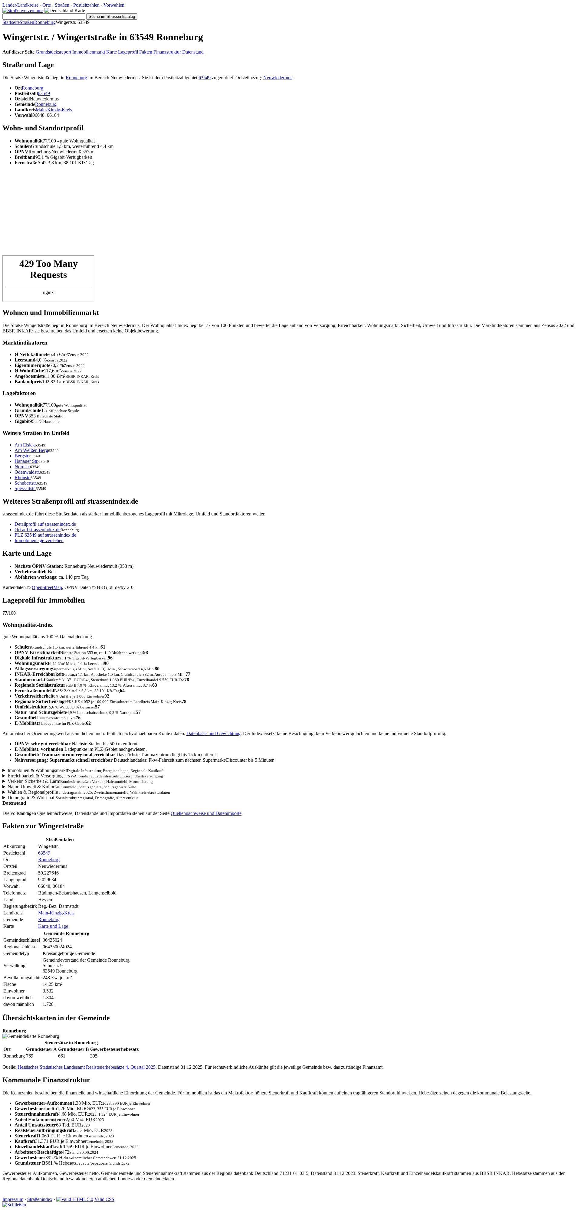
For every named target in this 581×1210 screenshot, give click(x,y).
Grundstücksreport (53, 51)
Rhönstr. (23, 477)
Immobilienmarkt (88, 51)
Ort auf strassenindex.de (38, 529)
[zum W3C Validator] (74, 1199)
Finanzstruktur (167, 51)
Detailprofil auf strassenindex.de (45, 524)
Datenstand (193, 51)
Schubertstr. (26, 483)
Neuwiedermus (277, 77)
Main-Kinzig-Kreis (54, 109)
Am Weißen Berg (31, 450)
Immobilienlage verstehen (39, 540)
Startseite (11, 22)
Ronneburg (45, 22)
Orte (46, 5)
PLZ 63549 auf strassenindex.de (45, 535)
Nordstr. (22, 466)
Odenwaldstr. (27, 472)
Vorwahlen (113, 5)
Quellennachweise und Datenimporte (206, 813)
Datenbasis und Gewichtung (213, 733)
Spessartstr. (25, 488)
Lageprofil (128, 51)
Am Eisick (25, 444)
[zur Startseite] (22, 10)
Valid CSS (104, 1199)
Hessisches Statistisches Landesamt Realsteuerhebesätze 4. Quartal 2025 (87, 1067)
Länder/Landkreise (20, 5)
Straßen (62, 5)
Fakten (145, 51)
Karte (111, 51)
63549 (205, 77)
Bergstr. (22, 455)
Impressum (12, 1199)
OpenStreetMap (47, 587)
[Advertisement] (184, 212)
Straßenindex (39, 1199)
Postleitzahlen (86, 5)
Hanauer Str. (26, 461)
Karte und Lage (53, 926)
